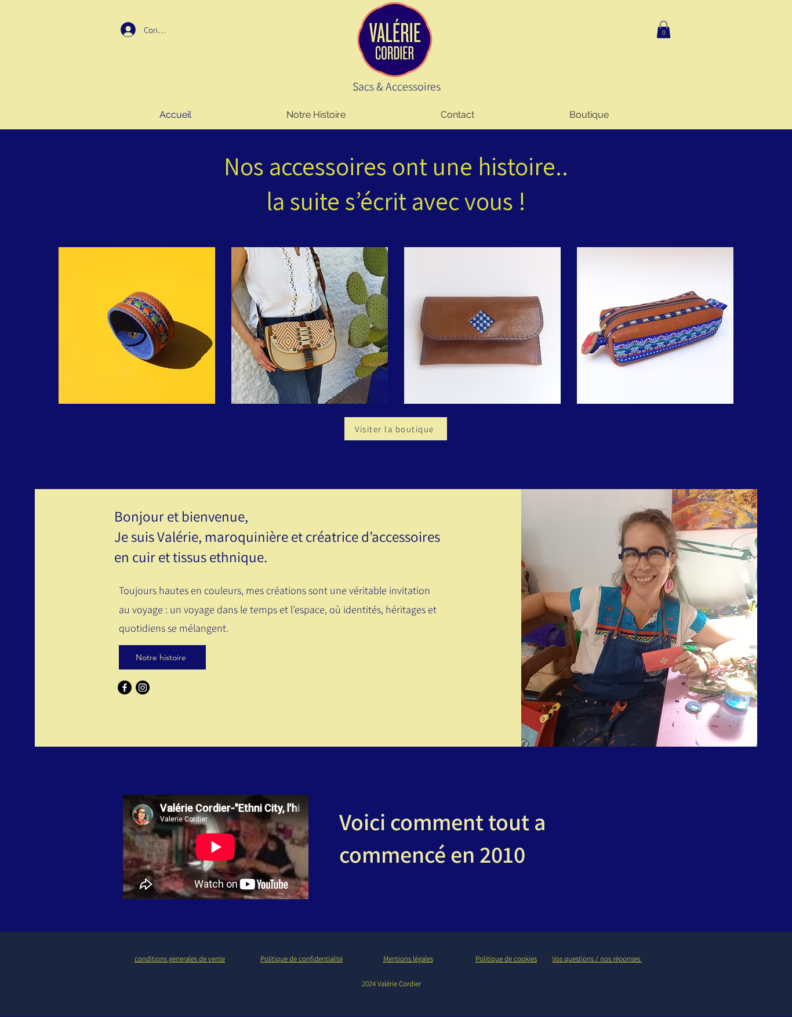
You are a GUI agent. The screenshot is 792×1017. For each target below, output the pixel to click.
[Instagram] (143, 687)
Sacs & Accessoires (399, 86)
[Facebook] (125, 687)
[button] (663, 29)
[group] (396, 325)
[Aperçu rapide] (137, 325)
